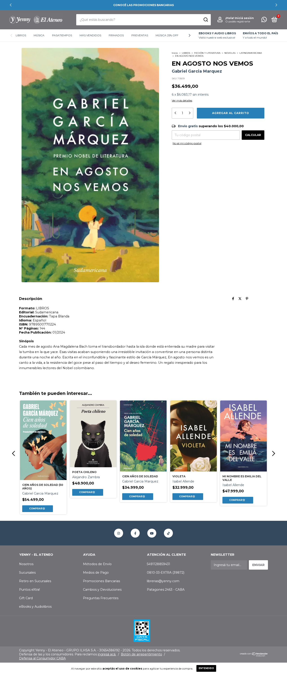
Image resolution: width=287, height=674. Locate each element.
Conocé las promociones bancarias (143, 5)
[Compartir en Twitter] (239, 299)
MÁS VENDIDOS (90, 35)
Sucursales (27, 573)
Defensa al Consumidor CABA (42, 658)
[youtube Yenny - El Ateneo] (151, 533)
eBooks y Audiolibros (35, 607)
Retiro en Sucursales (35, 581)
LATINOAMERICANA (250, 53)
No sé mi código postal (187, 143)
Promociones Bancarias (101, 581)
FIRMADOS (116, 35)
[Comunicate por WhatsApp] (264, 20)
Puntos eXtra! (29, 590)
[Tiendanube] (254, 655)
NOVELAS (229, 53)
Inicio (175, 53)
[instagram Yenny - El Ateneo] (118, 533)
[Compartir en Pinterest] (247, 299)
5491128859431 (158, 564)
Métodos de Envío (97, 564)
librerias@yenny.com (163, 581)
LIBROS (21, 35)
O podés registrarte (237, 21)
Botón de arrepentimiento (141, 654)
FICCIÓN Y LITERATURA (207, 53)
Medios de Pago (96, 573)
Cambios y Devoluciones (102, 590)
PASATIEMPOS (62, 35)
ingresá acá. (107, 654)
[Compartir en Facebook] (233, 299)
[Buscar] (205, 20)
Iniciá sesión (244, 18)
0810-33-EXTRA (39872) (165, 573)
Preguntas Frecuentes (100, 598)
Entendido (206, 668)
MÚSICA (39, 35)
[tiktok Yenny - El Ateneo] (168, 533)
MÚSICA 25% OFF (167, 35)
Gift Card (26, 598)
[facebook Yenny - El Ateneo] (135, 533)
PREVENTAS (139, 35)
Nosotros (26, 564)
